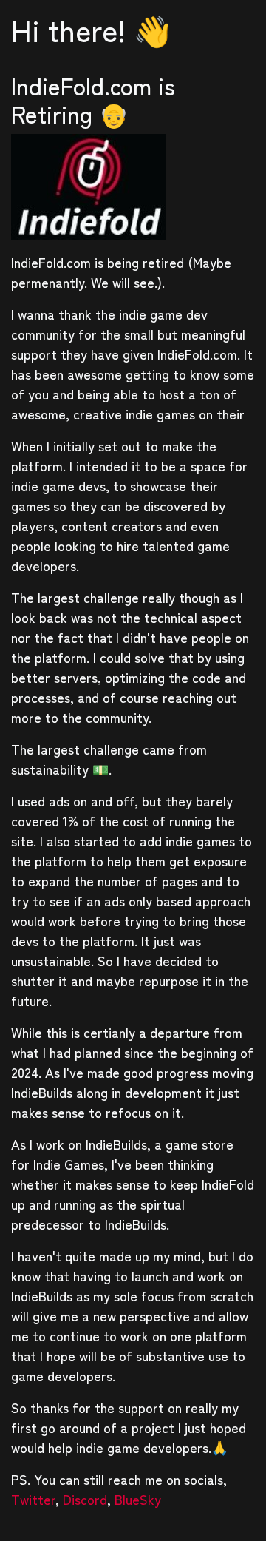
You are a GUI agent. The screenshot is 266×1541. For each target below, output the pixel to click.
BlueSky (138, 1498)
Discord (85, 1498)
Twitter (33, 1498)
